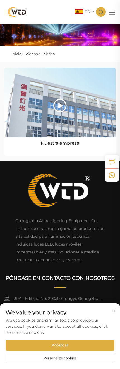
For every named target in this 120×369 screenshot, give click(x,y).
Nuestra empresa (60, 143)
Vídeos (31, 54)
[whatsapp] (112, 175)
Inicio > (17, 54)
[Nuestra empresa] (60, 102)
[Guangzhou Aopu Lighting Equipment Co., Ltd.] (17, 11)
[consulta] (112, 161)
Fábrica (48, 54)
